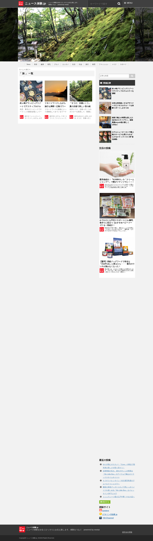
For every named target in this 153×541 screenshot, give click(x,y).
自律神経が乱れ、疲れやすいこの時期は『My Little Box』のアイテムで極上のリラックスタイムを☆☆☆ (118, 474)
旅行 (87, 64)
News (28, 64)
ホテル (35, 118)
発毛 (49, 64)
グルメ (56, 64)
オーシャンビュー (34, 116)
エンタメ (65, 64)
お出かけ (80, 116)
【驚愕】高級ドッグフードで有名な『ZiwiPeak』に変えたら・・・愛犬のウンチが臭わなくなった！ (117, 264)
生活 (73, 64)
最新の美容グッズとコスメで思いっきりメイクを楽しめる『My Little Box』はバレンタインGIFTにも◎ (119, 490)
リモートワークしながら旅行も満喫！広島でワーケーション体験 (55, 106)
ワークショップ (60, 118)
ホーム (21, 69)
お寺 (86, 116)
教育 (93, 64)
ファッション (103, 64)
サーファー (28, 118)
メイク (114, 64)
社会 (80, 64)
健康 (42, 64)
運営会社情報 (127, 532)
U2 (54, 116)
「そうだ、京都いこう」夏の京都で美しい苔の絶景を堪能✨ (80, 106)
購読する (105, 502)
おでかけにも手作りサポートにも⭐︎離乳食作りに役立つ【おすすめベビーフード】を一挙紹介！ (116, 222)
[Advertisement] (117, 368)
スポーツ (123, 64)
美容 (35, 64)
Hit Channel (108, 518)
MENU (129, 3)
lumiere (105, 511)
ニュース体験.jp (35, 3)
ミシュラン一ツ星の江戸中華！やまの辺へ (119, 497)
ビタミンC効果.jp (109, 514)
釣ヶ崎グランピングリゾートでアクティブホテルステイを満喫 (30, 106)
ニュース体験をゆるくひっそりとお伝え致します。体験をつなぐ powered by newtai (63, 530)
